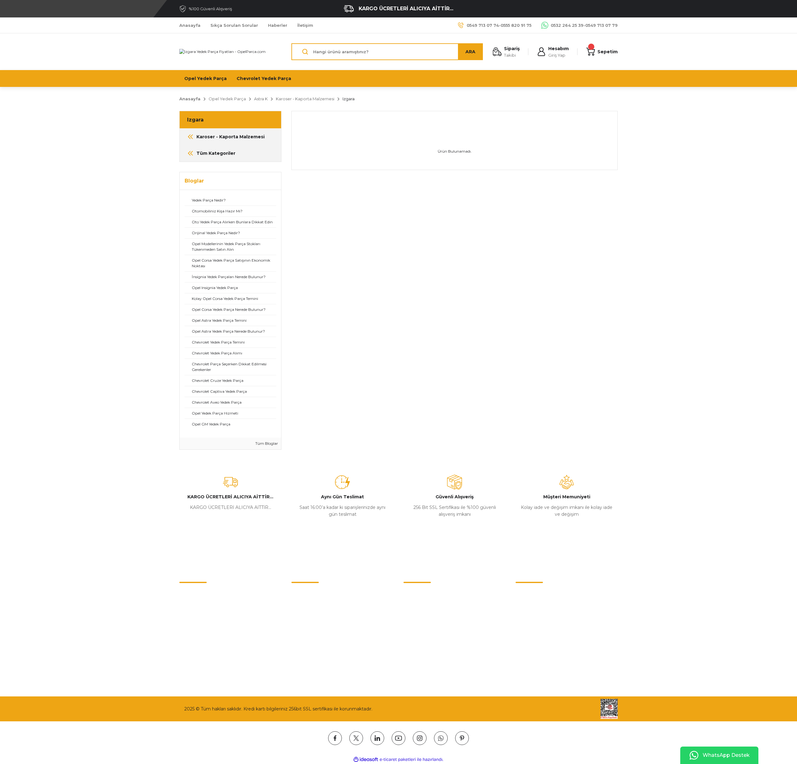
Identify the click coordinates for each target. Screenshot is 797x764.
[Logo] (222, 52)
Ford (408, 646)
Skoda (410, 633)
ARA (470, 52)
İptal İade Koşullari (310, 620)
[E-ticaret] (398, 759)
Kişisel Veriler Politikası (315, 633)
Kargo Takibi (192, 633)
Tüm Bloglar (266, 443)
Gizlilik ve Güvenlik (311, 607)
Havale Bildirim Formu (203, 620)
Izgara (348, 98)
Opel (408, 607)
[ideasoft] (365, 759)
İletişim (187, 594)
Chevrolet (414, 594)
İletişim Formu (195, 607)
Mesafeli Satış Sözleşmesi (319, 594)
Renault (412, 620)
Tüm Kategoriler (421, 659)
